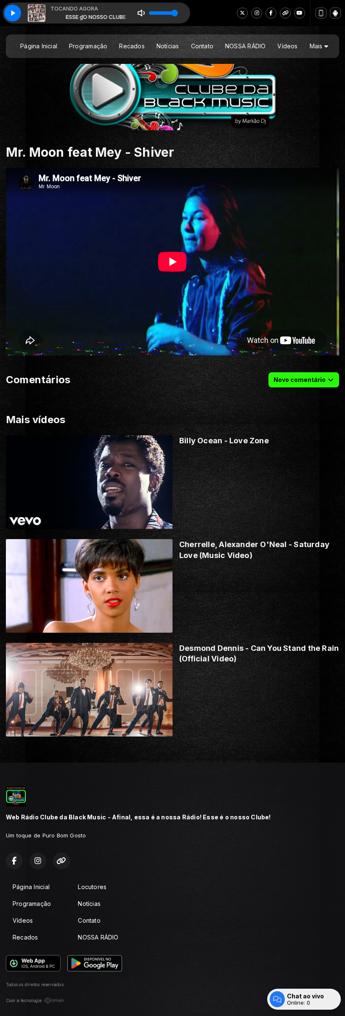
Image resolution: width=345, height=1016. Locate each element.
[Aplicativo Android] (335, 13)
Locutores (92, 886)
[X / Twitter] (242, 13)
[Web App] (321, 13)
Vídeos (287, 46)
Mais (317, 46)
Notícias (168, 46)
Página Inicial (38, 46)
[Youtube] (299, 13)
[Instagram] (256, 13)
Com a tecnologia (24, 1000)
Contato (202, 46)
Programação (88, 46)
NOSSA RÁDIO (245, 46)
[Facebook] (270, 13)
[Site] (285, 13)
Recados (131, 46)
